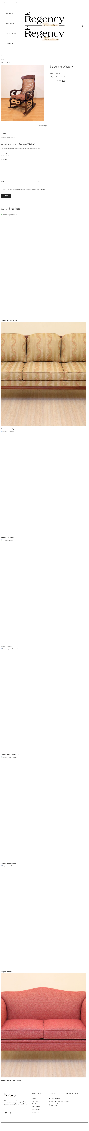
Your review (4, 159)
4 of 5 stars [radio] (6, 155)
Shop (2, 59)
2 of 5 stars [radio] (3, 155)
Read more (43, 315)
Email (38, 181)
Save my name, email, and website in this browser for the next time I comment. (24, 189)
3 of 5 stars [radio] (5, 155)
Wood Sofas (64, 77)
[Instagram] (10, 1112)
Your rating (4, 153)
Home (2, 56)
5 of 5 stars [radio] (8, 155)
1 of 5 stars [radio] (1, 155)
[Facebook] (5, 1112)
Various (58, 77)
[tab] (43, 126)
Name (3, 181)
